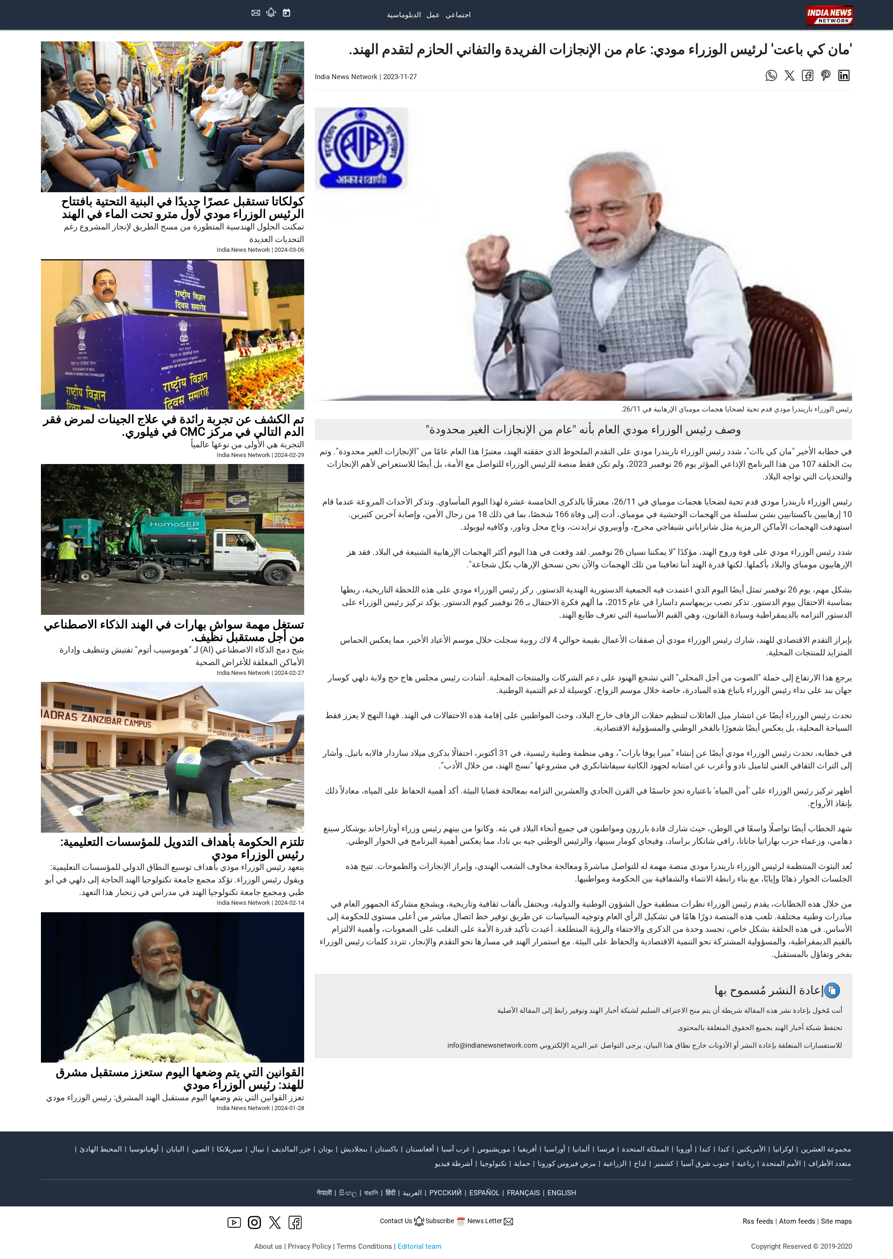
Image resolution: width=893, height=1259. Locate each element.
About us (268, 1246)
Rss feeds (758, 1221)
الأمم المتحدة (781, 1163)
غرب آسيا (455, 1149)
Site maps (836, 1221)
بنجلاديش (353, 1149)
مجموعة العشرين (826, 1149)
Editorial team (419, 1246)
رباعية (745, 1163)
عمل (433, 15)
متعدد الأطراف (829, 1163)
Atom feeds (797, 1221)
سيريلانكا (230, 1149)
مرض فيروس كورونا (567, 1163)
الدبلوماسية (404, 15)
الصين (200, 1149)
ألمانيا (581, 1149)
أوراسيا (554, 1149)
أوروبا (684, 1149)
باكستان (386, 1149)
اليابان (175, 1149)
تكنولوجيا (493, 1163)
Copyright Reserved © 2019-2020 (801, 1246)
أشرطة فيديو (454, 1163)
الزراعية (614, 1163)
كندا (723, 1149)
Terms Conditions (364, 1246)
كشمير (663, 1163)
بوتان (325, 1149)
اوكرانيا (783, 1149)
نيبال (257, 1149)
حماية (522, 1163)
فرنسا (605, 1149)
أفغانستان (420, 1149)
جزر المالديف (291, 1149)
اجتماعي (458, 15)
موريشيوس (493, 1149)
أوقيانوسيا (144, 1149)
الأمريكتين (751, 1149)
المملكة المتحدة (645, 1149)
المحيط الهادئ (101, 1149)
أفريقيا (527, 1149)
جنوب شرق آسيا (705, 1163)
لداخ (640, 1163)
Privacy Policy (309, 1246)
